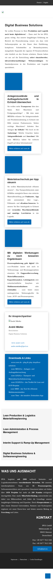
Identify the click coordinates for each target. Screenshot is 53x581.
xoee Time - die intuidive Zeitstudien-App (27, 395)
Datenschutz (23, 559)
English (46, 2)
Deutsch (39, 2)
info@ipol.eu (42, 549)
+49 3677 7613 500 (44, 540)
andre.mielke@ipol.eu (19, 346)
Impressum (14, 559)
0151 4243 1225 (18, 343)
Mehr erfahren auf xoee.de (19, 148)
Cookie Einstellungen (35, 559)
